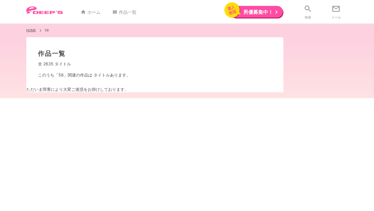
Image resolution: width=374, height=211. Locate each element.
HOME (31, 30)
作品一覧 (124, 12)
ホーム (91, 12)
